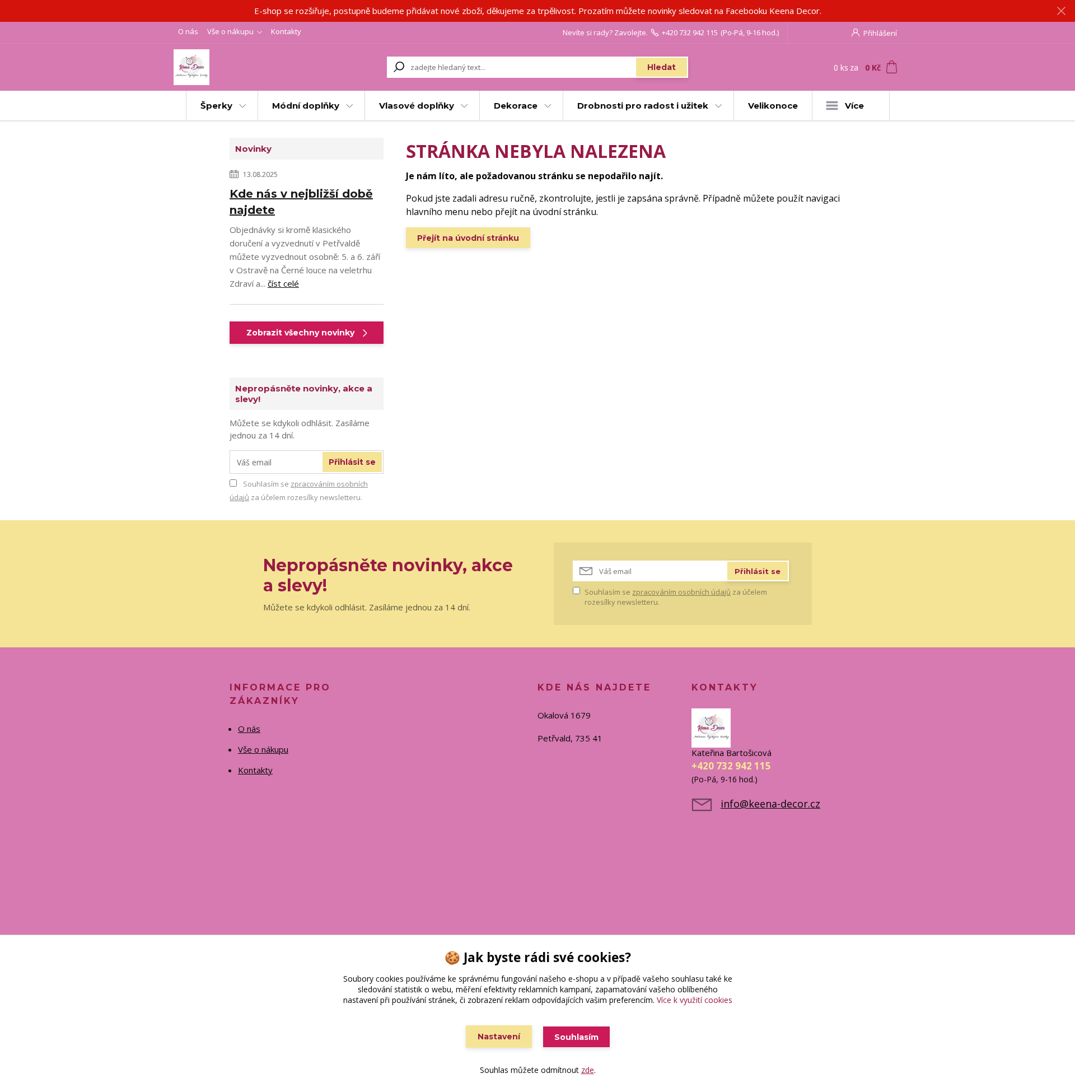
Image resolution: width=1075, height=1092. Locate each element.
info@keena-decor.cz (770, 803)
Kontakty (286, 31)
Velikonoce (773, 105)
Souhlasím (576, 1037)
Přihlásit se (352, 462)
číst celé (283, 283)
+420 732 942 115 (690, 32)
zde (587, 1070)
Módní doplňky (305, 105)
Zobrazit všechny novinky (300, 333)
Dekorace (516, 105)
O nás (188, 31)
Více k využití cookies (694, 1000)
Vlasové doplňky (416, 105)
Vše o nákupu (230, 31)
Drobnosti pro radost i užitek (642, 105)
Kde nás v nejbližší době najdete (301, 202)
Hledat (661, 67)
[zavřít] (1061, 11)
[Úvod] (242, 67)
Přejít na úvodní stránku (468, 238)
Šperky (216, 105)
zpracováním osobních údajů (681, 592)
